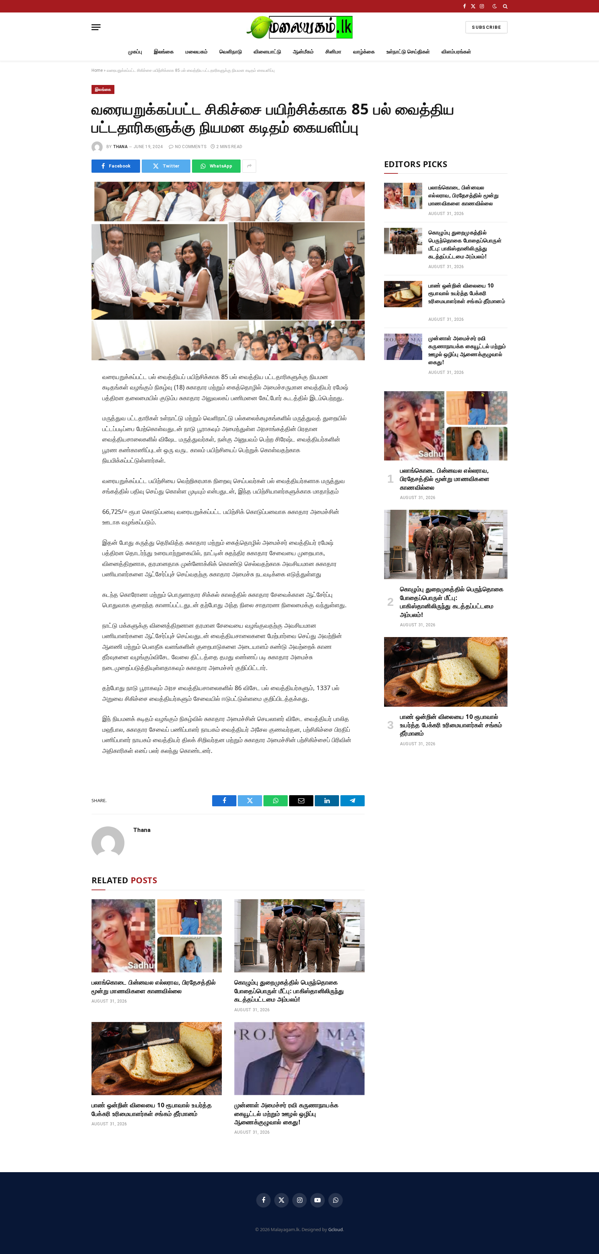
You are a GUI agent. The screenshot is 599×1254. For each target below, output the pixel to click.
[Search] (504, 6)
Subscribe (486, 27)
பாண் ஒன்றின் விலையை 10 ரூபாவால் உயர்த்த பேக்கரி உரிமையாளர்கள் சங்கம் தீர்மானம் (152, 1109)
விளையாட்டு (267, 51)
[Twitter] (68, 411)
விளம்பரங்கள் (456, 51)
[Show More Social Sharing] (249, 166)
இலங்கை (164, 51)
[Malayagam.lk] (299, 27)
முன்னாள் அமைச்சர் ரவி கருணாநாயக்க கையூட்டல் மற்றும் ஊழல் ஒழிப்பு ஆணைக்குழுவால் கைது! (286, 1113)
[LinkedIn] (68, 427)
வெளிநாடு (230, 51)
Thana (120, 146)
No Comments (190, 146)
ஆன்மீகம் (303, 51)
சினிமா (333, 51)
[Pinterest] (68, 442)
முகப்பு (135, 51)
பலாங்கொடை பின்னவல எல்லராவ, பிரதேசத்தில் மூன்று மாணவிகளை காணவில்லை (154, 986)
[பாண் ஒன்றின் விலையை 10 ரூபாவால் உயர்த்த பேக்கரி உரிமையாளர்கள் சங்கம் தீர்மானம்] (157, 1059)
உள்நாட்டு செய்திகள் (408, 51)
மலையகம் (196, 51)
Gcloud (335, 1229)
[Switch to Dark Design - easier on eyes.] (494, 6)
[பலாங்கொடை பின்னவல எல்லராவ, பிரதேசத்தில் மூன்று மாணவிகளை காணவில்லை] (157, 936)
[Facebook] (68, 395)
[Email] (68, 458)
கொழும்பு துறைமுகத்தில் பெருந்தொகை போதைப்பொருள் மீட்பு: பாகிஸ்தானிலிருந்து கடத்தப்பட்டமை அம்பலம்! (289, 990)
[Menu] (96, 27)
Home (97, 70)
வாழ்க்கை (364, 51)
